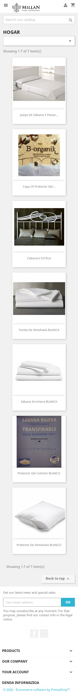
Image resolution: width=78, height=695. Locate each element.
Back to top (58, 579)
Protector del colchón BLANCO (39, 473)
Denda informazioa (20, 682)
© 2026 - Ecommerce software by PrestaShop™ (36, 689)
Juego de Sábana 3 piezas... (39, 115)
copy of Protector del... (39, 186)
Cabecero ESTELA (39, 258)
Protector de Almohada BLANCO (39, 545)
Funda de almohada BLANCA (39, 330)
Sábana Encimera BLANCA (39, 402)
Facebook (34, 633)
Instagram (44, 633)
